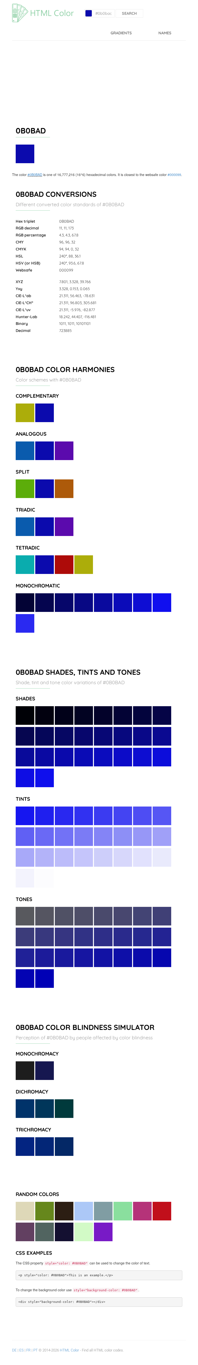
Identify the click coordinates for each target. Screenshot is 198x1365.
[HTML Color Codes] (42, 6)
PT (35, 1350)
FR (28, 1350)
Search (129, 13)
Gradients (121, 32)
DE (14, 1350)
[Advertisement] (99, 77)
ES (21, 1350)
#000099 (174, 174)
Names (164, 32)
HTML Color (69, 1350)
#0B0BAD (35, 174)
